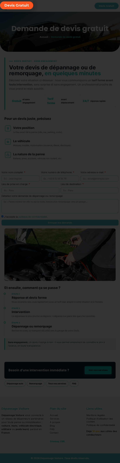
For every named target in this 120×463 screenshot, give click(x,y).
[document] (60, 231)
